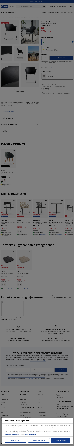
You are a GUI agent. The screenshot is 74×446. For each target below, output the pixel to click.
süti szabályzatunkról (30, 434)
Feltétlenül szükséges (39, 440)
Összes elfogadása (61, 440)
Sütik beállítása (15, 440)
